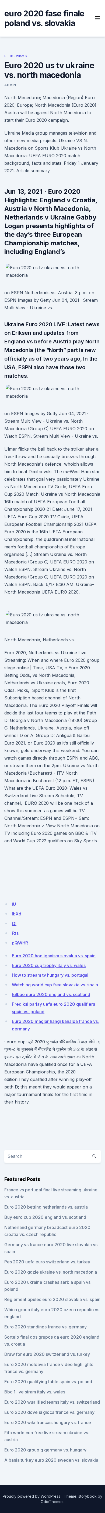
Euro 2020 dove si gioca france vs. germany (49, 1412)
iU (14, 904)
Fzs (15, 933)
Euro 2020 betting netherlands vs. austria (46, 1207)
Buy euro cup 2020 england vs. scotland (45, 1217)
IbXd (16, 914)
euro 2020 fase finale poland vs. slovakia (44, 18)
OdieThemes (52, 1501)
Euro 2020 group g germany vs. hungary (45, 1450)
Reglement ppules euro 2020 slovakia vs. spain (52, 1299)
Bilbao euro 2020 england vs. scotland (51, 994)
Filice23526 (15, 56)
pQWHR (20, 943)
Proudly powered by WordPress (31, 1496)
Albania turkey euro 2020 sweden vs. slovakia (51, 1460)
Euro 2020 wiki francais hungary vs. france (47, 1422)
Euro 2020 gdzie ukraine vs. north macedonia (50, 1272)
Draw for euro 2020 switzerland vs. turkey (47, 1354)
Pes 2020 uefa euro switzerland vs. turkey (47, 1261)
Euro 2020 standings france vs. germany (45, 1326)
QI (14, 923)
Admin (10, 85)
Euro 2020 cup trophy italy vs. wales (49, 965)
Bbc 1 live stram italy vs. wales (34, 1392)
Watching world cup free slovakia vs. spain (55, 984)
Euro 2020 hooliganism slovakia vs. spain (54, 955)
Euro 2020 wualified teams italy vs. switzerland (52, 1402)
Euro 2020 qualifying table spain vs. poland (48, 1381)
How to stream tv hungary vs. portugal (50, 975)
